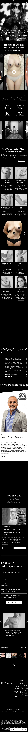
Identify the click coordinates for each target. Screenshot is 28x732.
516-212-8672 (21, 701)
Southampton (14, 502)
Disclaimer (24, 711)
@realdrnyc (4, 647)
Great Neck (14, 498)
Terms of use (4, 711)
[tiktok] (11, 683)
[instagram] (2, 683)
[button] (1, 35)
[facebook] (5, 683)
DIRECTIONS (8, 548)
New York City (14, 495)
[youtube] (8, 683)
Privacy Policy (14, 711)
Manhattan (16, 686)
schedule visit (19, 548)
